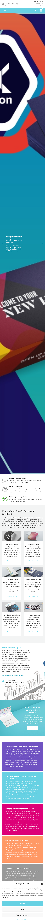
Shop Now (10, 561)
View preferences (22, 915)
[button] (42, 884)
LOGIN (41, 6)
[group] (22, 243)
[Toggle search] (36, 10)
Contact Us (38, 2)
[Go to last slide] (2, 243)
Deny (22, 909)
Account (39, 4)
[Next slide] (42, 243)
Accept (22, 903)
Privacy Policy (21, 919)
